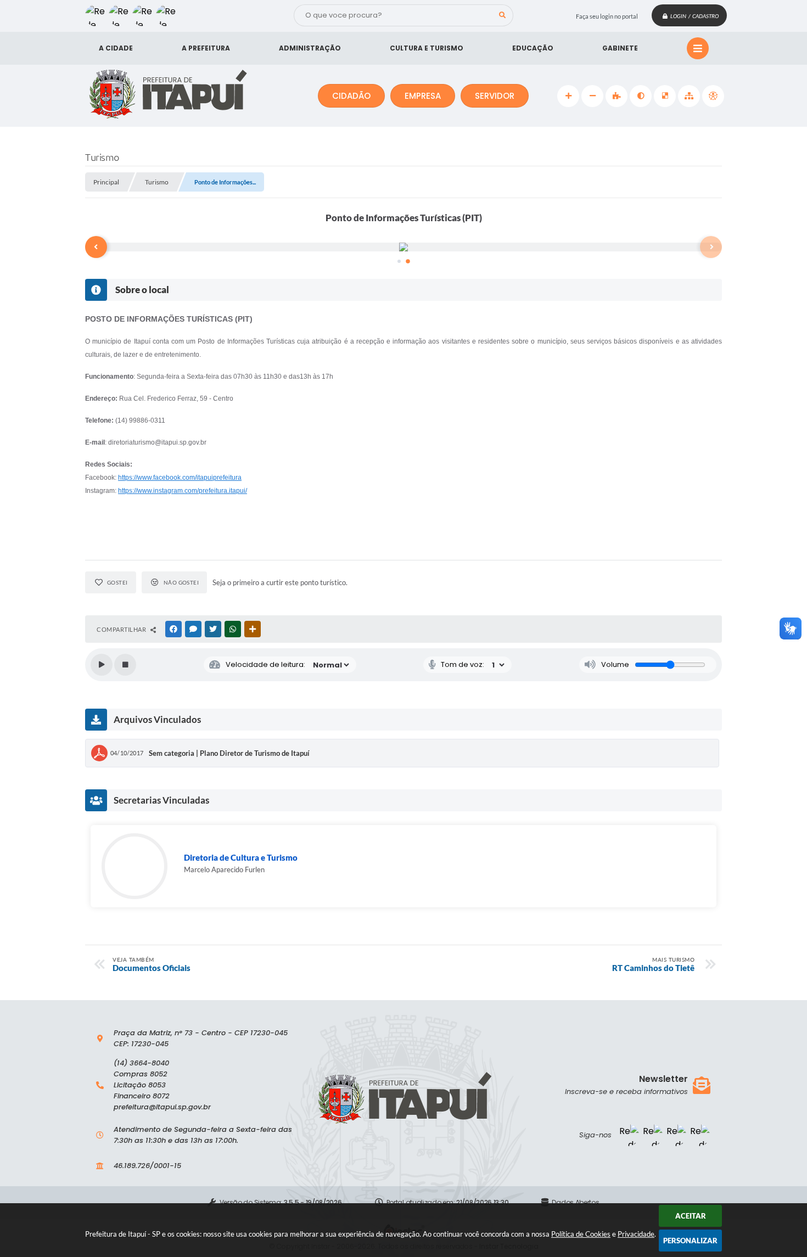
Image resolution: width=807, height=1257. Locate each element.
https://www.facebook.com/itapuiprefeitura (180, 477)
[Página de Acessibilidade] (713, 96)
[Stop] (125, 665)
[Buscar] (502, 15)
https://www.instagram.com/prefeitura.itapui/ (182, 491)
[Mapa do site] (689, 96)
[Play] (102, 665)
